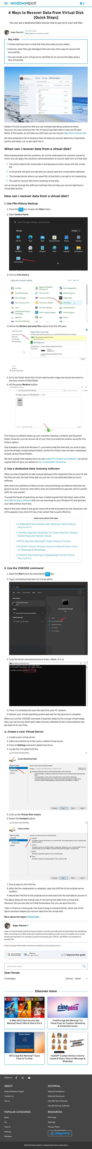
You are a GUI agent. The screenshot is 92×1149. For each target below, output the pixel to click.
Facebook (16, 1078)
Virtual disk (33, 917)
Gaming (7, 1132)
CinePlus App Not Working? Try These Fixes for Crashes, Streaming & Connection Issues (67, 1023)
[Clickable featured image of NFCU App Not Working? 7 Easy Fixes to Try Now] (24, 1042)
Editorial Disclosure (56, 1096)
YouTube (29, 1078)
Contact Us (9, 1096)
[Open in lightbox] (48, 244)
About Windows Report (14, 1091)
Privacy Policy (54, 1127)
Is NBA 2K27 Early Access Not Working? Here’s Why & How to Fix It (24, 1022)
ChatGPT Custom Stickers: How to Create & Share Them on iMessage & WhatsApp (68, 1059)
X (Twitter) (23, 1078)
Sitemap (51, 1122)
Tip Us (7, 1101)
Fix (5, 1122)
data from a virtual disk (75, 133)
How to (7, 1127)
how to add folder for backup (52, 462)
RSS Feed (52, 1117)
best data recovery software (17, 500)
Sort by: (69, 978)
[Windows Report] (23, 3)
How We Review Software (59, 1106)
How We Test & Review (57, 1101)
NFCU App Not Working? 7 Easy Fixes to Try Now (44, 541)
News (6, 1117)
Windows (8, 1136)
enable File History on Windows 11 (61, 459)
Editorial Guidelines (56, 1091)
